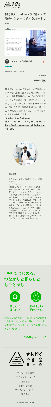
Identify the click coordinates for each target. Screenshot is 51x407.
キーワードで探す (25, 373)
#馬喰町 (15, 71)
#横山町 (22, 71)
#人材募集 (8, 71)
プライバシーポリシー (25, 390)
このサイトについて (35, 337)
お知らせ (25, 381)
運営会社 (25, 394)
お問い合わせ (25, 385)
